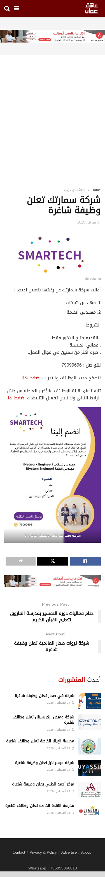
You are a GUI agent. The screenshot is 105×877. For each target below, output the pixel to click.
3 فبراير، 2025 (88, 222)
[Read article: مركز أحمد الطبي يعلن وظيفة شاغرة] (89, 789)
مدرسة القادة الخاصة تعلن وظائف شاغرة (39, 805)
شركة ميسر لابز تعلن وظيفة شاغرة (44, 763)
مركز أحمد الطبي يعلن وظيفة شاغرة (43, 784)
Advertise (69, 852)
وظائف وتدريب (74, 190)
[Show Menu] (16, 8)
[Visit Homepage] (91, 8)
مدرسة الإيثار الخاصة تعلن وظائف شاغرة (40, 741)
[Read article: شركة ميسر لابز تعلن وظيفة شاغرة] (89, 768)
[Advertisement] (52, 114)
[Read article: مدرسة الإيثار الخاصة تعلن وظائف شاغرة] (89, 746)
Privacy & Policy (43, 852)
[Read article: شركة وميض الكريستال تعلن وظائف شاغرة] (89, 722)
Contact (19, 852)
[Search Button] (7, 8)
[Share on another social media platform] (21, 561)
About (86, 852)
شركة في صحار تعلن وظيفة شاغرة (44, 695)
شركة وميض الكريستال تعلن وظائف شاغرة (43, 719)
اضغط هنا (31, 378)
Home (96, 190)
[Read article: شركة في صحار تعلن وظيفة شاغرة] (89, 701)
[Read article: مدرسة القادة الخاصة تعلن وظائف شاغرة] (89, 811)
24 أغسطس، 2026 (59, 702)
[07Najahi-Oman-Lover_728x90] (52, 36)
